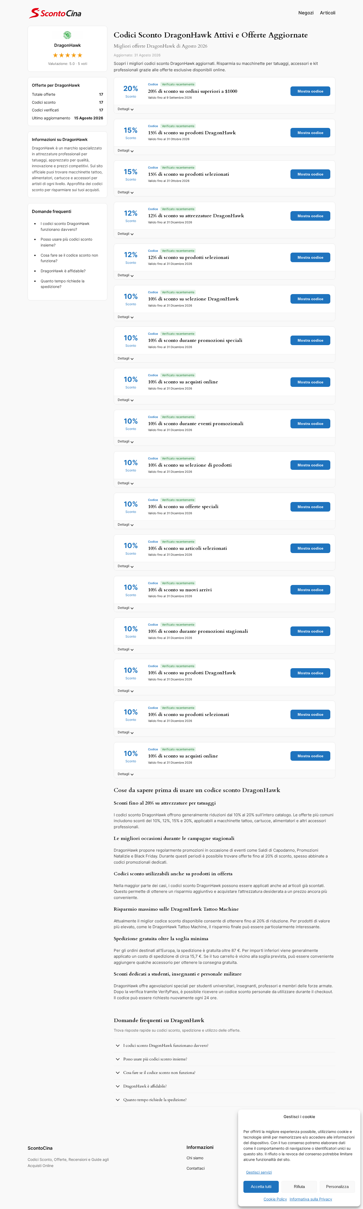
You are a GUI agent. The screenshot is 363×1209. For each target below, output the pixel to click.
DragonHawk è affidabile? (63, 271)
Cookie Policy (275, 1199)
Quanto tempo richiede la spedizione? (63, 284)
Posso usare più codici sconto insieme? (66, 242)
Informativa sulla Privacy (311, 1199)
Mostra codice (310, 91)
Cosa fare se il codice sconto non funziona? (69, 258)
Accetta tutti (261, 1186)
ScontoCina (40, 1148)
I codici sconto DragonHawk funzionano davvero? (65, 226)
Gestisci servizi (259, 1172)
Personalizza (337, 1186)
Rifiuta (299, 1186)
